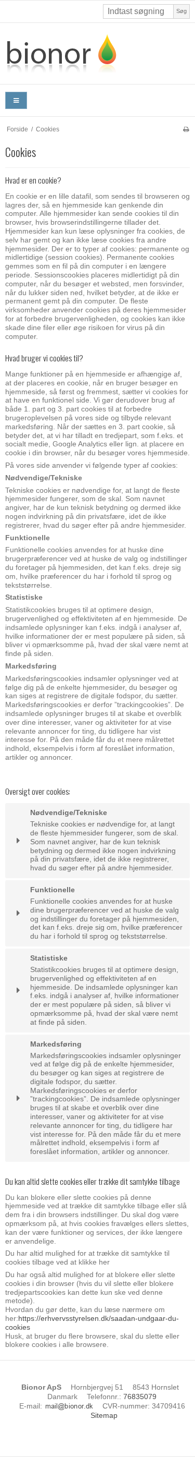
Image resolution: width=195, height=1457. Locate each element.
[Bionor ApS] (97, 53)
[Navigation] (16, 100)
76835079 (140, 1396)
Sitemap (104, 1415)
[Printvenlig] (186, 129)
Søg (181, 11)
